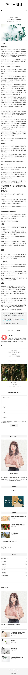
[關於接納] (5, 642)
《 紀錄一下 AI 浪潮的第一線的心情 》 (10, 541)
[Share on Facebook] (18, 330)
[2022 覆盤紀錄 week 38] (5, 659)
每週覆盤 (14, 567)
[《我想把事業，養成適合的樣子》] (5, 518)
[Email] (14, 490)
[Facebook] (12, 490)
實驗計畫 (14, 564)
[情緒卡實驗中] (5, 651)
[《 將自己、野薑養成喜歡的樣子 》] (5, 527)
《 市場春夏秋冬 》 (15, 533)
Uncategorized (14, 558)
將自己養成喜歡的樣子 (6, 547)
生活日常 (14, 569)
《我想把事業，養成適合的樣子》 (18, 516)
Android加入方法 (9, 320)
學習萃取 (14, 561)
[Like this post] (17, 330)
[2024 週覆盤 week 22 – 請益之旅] (14, 372)
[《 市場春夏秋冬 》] (5, 535)
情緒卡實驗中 (14, 649)
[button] (2, 375)
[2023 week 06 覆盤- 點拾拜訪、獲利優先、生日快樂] (5, 634)
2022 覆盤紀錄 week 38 (17, 657)
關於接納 (13, 640)
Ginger (12, 21)
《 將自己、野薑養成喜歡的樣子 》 (19, 525)
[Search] (26, 11)
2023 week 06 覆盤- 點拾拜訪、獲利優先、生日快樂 (18, 633)
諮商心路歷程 (14, 575)
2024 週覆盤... (14, 382)
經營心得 (14, 572)
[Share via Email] (19, 330)
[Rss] (16, 490)
